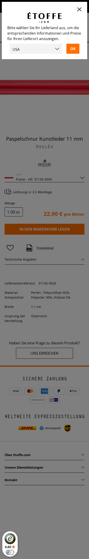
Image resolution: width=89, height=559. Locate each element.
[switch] (10, 552)
